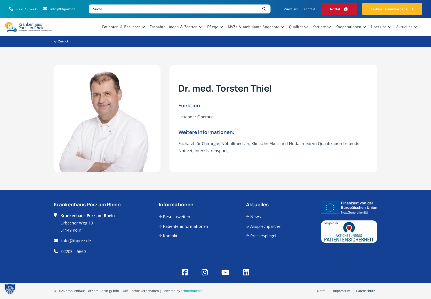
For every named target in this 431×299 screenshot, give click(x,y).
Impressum (341, 291)
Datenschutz (365, 291)
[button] (10, 289)
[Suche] (264, 8)
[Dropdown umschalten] (143, 27)
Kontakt (309, 9)
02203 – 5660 (73, 251)
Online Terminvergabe (389, 9)
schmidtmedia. (192, 291)
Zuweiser (291, 9)
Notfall (336, 9)
